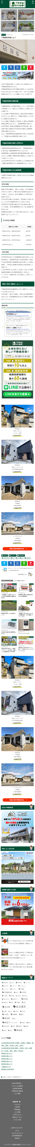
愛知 (22, 1014)
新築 (14, 1018)
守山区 (23, 1011)
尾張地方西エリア (6, 1058)
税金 (22, 558)
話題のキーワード (17, 1117)
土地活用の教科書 (17, 1088)
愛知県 (7, 1018)
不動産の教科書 (16, 1144)
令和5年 (19, 995)
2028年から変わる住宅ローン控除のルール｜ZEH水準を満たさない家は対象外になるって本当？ (17, 966)
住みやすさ (6, 999)
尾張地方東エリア (6, 1056)
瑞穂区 (26, 1026)
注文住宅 (6, 1026)
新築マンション (11, 1022)
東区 (29, 1022)
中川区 (5, 995)
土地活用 (17, 1106)
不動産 (22, 989)
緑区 (5, 1030)
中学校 (24, 992)
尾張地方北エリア (6, 1053)
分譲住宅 (5, 1002)
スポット (14, 986)
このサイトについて (17, 1133)
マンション (6, 989)
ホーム (17, 1130)
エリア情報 (17, 1093)
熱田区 (20, 1026)
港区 (13, 1026)
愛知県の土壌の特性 (7, 1069)
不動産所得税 (6, 558)
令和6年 (25, 995)
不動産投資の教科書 (17, 1091)
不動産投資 (21, 555)
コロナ (6, 986)
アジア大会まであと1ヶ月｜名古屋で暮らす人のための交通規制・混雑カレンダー (17, 943)
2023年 (12, 982)
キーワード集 (17, 1119)
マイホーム (13, 555)
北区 (12, 1002)
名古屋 (7, 1007)
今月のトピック (17, 1114)
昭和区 (23, 1022)
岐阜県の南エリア (6, 1064)
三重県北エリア (6, 1066)
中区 (17, 992)
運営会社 (17, 1138)
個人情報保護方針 (17, 1135)
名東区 (5, 1011)
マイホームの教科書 (17, 1086)
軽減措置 (28, 558)
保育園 (25, 999)
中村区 (12, 995)
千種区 (18, 1002)
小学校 (6, 1014)
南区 (24, 1002)
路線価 (19, 1030)
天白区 (16, 1011)
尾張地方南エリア (6, 1061)
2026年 (20, 982)
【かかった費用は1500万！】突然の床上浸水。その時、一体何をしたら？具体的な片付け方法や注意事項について (17, 955)
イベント (27, 982)
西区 (10, 1030)
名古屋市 (21, 1006)
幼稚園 (15, 1014)
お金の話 (3, 34)
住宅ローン (16, 999)
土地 (11, 1011)
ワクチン (14, 989)
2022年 (6, 982)
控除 (13, 558)
